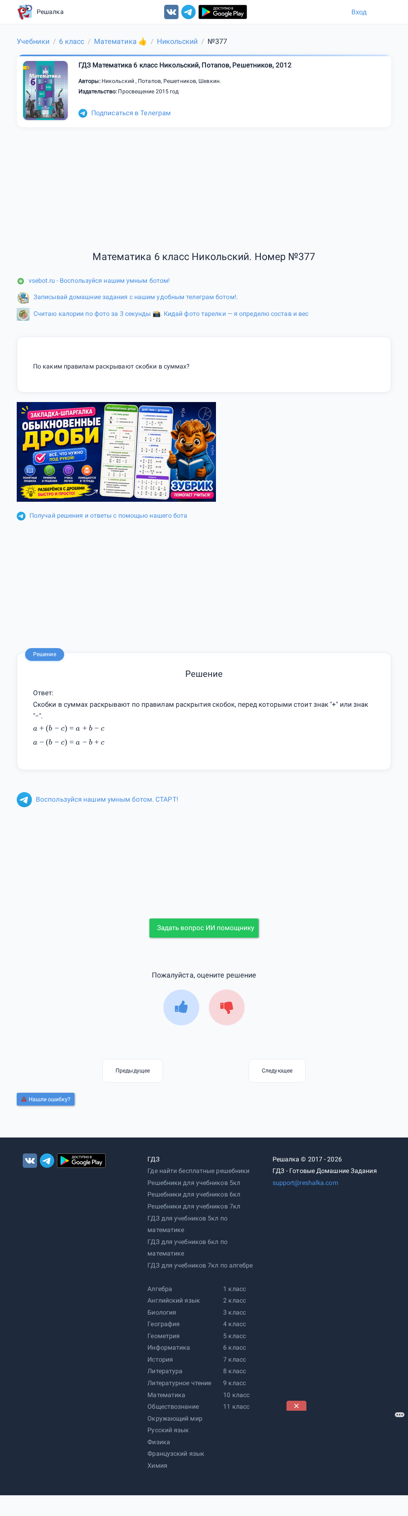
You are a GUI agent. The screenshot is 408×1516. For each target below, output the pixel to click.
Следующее (277, 1070)
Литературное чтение (179, 1383)
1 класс (234, 1289)
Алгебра (159, 1289)
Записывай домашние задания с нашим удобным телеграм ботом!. (135, 297)
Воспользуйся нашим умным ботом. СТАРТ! (107, 799)
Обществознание (172, 1406)
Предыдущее (133, 1070)
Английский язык (173, 1300)
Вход (359, 12)
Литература (164, 1371)
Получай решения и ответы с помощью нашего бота (108, 515)
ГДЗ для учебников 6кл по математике (187, 1248)
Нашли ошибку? (50, 1099)
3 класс (234, 1312)
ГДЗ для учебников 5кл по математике (187, 1224)
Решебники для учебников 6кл (193, 1194)
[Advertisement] (346, 1460)
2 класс (234, 1300)
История (160, 1359)
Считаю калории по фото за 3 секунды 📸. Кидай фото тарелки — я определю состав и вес (170, 313)
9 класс (234, 1383)
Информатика (168, 1347)
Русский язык (168, 1430)
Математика (166, 1395)
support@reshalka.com (305, 1183)
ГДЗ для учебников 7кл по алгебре (200, 1265)
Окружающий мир (174, 1418)
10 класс (236, 1395)
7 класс (234, 1359)
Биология (161, 1312)
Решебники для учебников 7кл (193, 1206)
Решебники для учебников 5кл (193, 1183)
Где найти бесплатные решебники (198, 1171)
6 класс (234, 1347)
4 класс (234, 1324)
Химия (157, 1465)
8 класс (234, 1371)
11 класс (236, 1406)
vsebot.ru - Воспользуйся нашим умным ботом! (99, 280)
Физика (158, 1442)
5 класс (234, 1336)
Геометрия (163, 1336)
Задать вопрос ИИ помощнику (205, 928)
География (163, 1324)
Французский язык (175, 1453)
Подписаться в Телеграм (131, 113)
